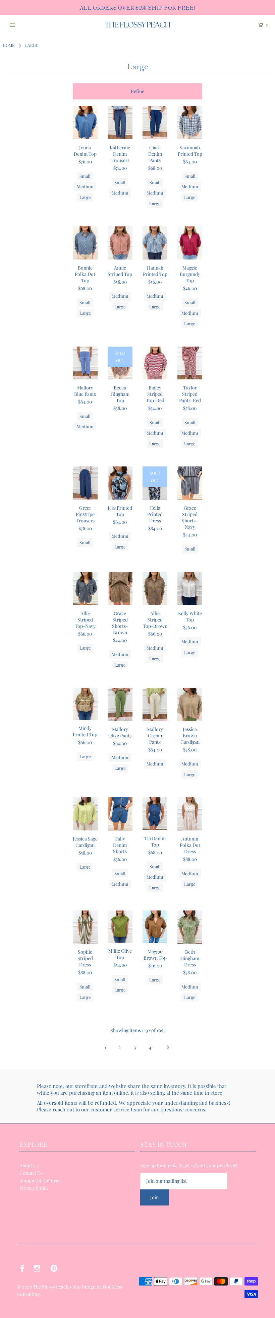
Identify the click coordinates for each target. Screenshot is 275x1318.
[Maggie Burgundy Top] (189, 243)
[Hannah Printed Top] (155, 243)
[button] (138, 91)
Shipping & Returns (39, 1180)
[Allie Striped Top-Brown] (155, 588)
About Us (29, 1165)
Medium (85, 186)
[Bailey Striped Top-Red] (155, 363)
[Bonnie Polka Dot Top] (85, 243)
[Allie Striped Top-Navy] (85, 588)
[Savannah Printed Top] (189, 122)
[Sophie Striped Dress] (85, 927)
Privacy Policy (34, 1188)
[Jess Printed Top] (120, 483)
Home (8, 45)
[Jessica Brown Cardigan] (189, 704)
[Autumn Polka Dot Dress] (189, 813)
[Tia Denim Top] (155, 813)
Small (85, 176)
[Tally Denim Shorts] (120, 813)
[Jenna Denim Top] (85, 122)
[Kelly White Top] (189, 588)
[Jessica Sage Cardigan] (85, 813)
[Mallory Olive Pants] (120, 704)
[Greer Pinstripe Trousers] (85, 483)
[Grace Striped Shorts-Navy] (189, 483)
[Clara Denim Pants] (155, 122)
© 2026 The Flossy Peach (42, 1287)
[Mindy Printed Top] (85, 704)
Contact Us (31, 1173)
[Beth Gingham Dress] (189, 927)
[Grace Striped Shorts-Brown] (120, 588)
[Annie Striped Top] (120, 243)
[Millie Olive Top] (120, 926)
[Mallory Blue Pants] (85, 363)
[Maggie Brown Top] (155, 926)
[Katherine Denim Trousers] (120, 122)
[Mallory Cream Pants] (155, 704)
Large (85, 197)
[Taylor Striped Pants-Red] (189, 363)
